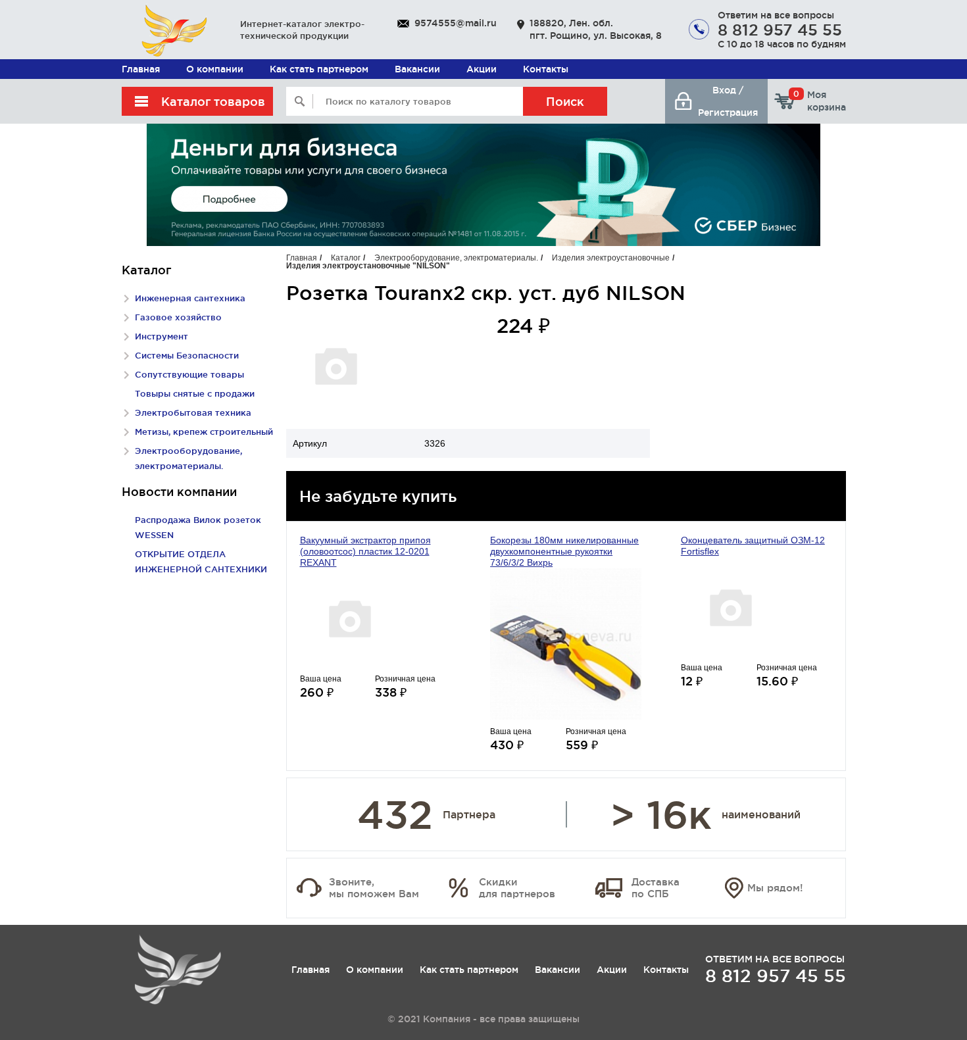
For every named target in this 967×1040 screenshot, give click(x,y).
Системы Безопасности (187, 355)
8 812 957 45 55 (780, 29)
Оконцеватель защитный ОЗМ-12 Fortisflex (753, 546)
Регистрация (728, 112)
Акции (481, 69)
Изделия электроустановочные (611, 257)
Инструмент (161, 336)
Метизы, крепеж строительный (204, 431)
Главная (141, 69)
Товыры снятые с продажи (195, 393)
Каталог (345, 257)
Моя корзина (819, 100)
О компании (214, 69)
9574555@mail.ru (455, 23)
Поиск (565, 101)
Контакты (545, 69)
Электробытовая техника (193, 412)
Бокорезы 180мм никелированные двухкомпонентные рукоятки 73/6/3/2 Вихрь (564, 551)
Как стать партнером (319, 69)
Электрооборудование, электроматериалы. (456, 257)
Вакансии (417, 69)
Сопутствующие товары (189, 374)
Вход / (727, 90)
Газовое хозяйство (178, 317)
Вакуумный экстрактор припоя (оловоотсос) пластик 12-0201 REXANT (365, 551)
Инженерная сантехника (190, 298)
